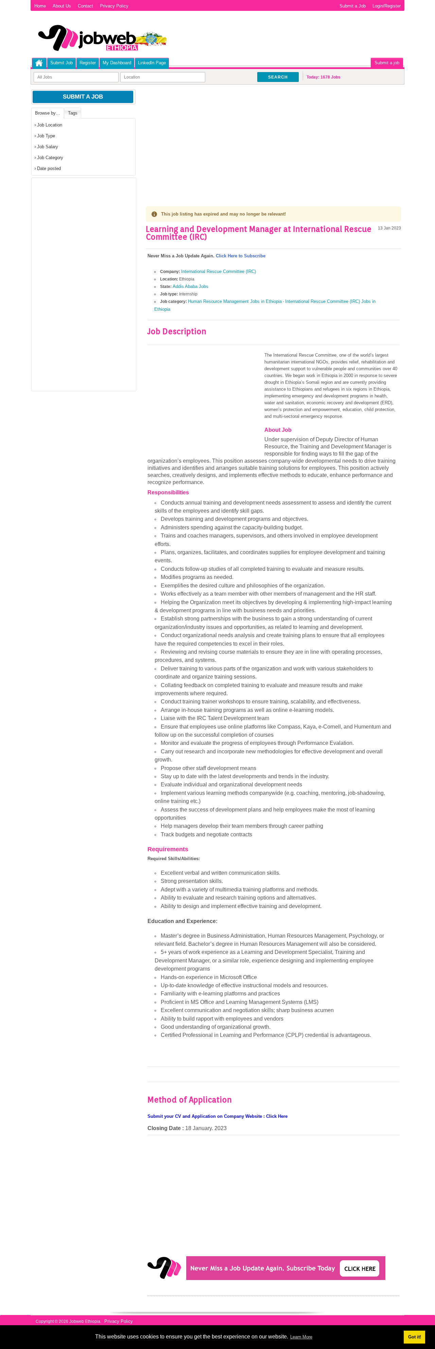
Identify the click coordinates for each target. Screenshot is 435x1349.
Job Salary (47, 146)
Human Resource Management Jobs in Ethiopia (235, 301)
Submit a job (387, 62)
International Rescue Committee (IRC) (218, 271)
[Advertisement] (273, 139)
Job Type (46, 135)
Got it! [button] (414, 1336)
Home (40, 5)
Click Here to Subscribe (240, 255)
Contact (85, 5)
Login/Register (386, 5)
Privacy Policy (114, 5)
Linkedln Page (152, 62)
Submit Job (61, 62)
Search (278, 77)
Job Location (49, 124)
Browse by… (47, 113)
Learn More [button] (301, 1336)
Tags (72, 113)
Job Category (50, 157)
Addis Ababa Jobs (190, 286)
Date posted (49, 168)
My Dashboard (117, 62)
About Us (62, 5)
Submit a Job (353, 5)
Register (88, 62)
